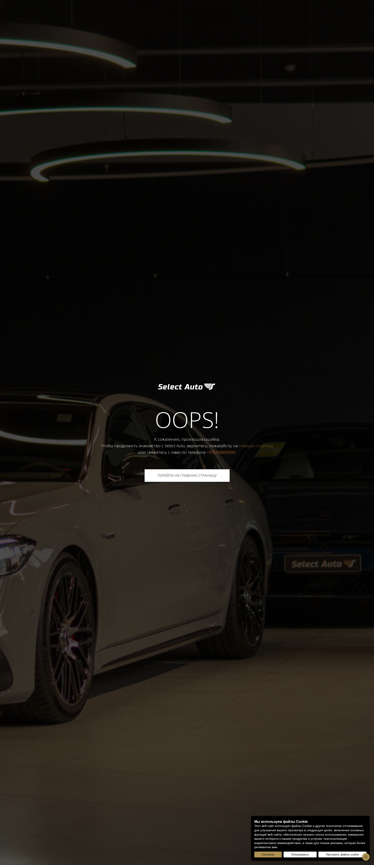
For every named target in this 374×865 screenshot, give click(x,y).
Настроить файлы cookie (342, 854)
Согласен (268, 854)
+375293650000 (221, 452)
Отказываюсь (300, 854)
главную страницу (256, 445)
